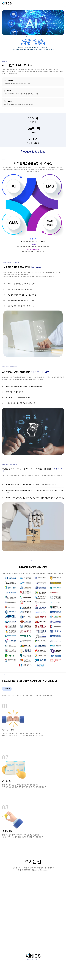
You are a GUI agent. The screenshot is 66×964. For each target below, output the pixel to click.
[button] (63, 3)
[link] (7, 3)
